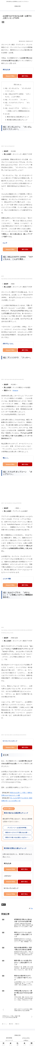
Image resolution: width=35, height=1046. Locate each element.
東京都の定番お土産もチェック (17, 120)
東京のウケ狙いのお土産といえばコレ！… (17, 837)
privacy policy (26, 1038)
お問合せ (26, 1040)
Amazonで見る (10, 76)
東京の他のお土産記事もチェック (18, 117)
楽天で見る (25, 76)
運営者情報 (9, 1038)
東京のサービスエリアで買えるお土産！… (17, 832)
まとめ (7, 114)
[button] (31, 540)
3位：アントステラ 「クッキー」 (16, 99)
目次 (15, 84)
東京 (4, 904)
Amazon (15, 390)
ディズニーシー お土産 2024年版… (18, 827)
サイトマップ (9, 1040)
